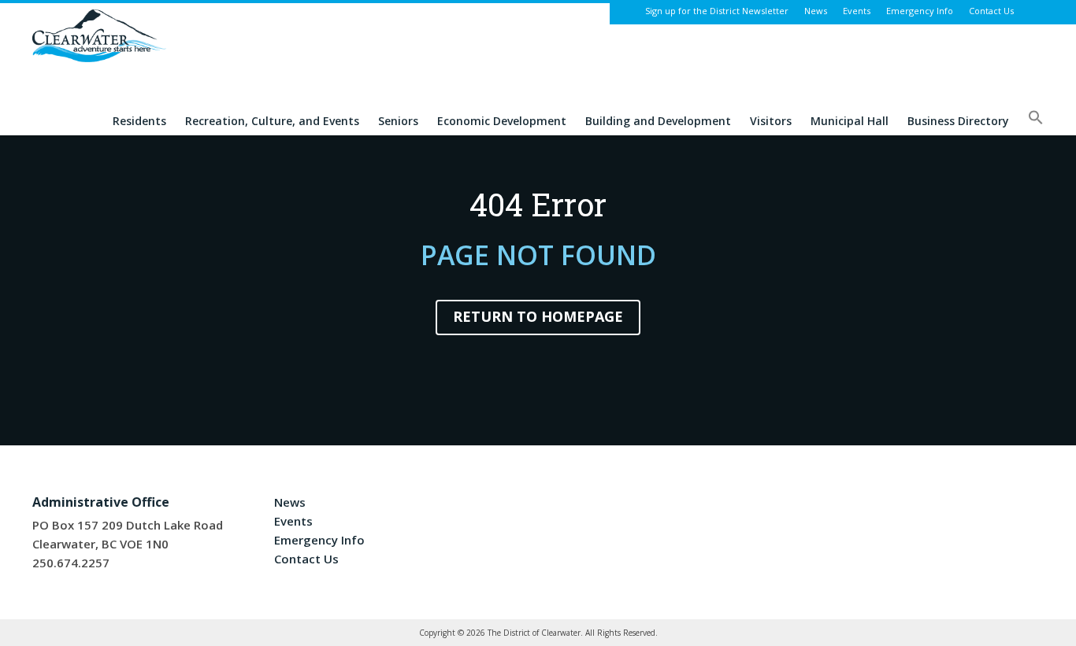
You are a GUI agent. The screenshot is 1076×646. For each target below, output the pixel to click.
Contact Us (991, 11)
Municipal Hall (850, 121)
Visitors (771, 121)
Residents (139, 121)
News (815, 11)
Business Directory (958, 121)
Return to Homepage (538, 316)
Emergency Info (919, 11)
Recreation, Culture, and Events (272, 121)
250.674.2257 (70, 562)
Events (856, 11)
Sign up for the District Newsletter (716, 11)
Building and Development (658, 121)
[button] (1036, 122)
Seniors (398, 121)
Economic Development (501, 121)
